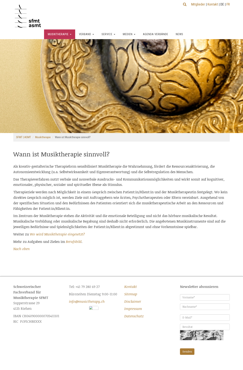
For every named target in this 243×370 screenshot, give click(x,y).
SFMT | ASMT (23, 137)
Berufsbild (73, 241)
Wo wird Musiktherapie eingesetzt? (57, 234)
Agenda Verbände (155, 34)
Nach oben (21, 248)
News (179, 34)
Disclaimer (132, 301)
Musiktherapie (58, 34)
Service (107, 34)
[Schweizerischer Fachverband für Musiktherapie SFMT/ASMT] (29, 16)
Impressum (133, 308)
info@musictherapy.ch (87, 301)
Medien (128, 34)
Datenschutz (134, 316)
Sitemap (130, 294)
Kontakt (212, 4)
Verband (85, 34)
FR (228, 4)
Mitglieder (198, 4)
